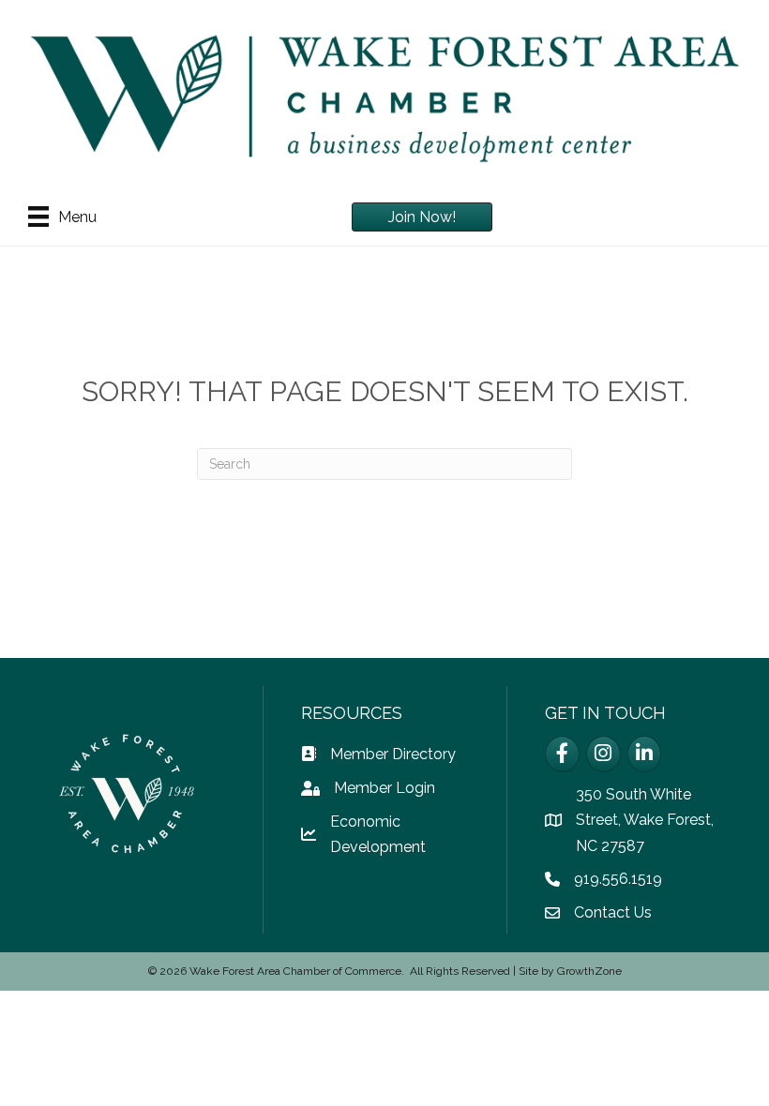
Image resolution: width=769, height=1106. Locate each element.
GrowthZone (589, 971)
